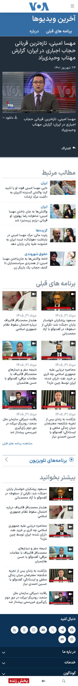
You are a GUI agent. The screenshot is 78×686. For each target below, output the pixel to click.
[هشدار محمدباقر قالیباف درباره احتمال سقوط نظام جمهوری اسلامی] (19, 300)
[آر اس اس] (14, 629)
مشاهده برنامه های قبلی (17, 444)
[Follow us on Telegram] (62, 629)
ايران (44, 183)
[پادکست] (72, 639)
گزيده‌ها (41, 230)
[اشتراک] (62, 639)
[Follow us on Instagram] (33, 629)
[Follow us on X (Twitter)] (52, 629)
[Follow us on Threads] (24, 629)
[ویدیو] (43, 681)
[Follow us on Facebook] (72, 629)
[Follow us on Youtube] (43, 629)
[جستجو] (64, 681)
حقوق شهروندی (36, 254)
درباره (34, 31)
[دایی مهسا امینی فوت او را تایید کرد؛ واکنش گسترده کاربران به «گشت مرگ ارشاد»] (63, 187)
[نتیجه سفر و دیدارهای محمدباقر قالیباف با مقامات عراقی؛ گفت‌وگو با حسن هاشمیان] (19, 350)
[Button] (68, 149)
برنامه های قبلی (59, 31)
